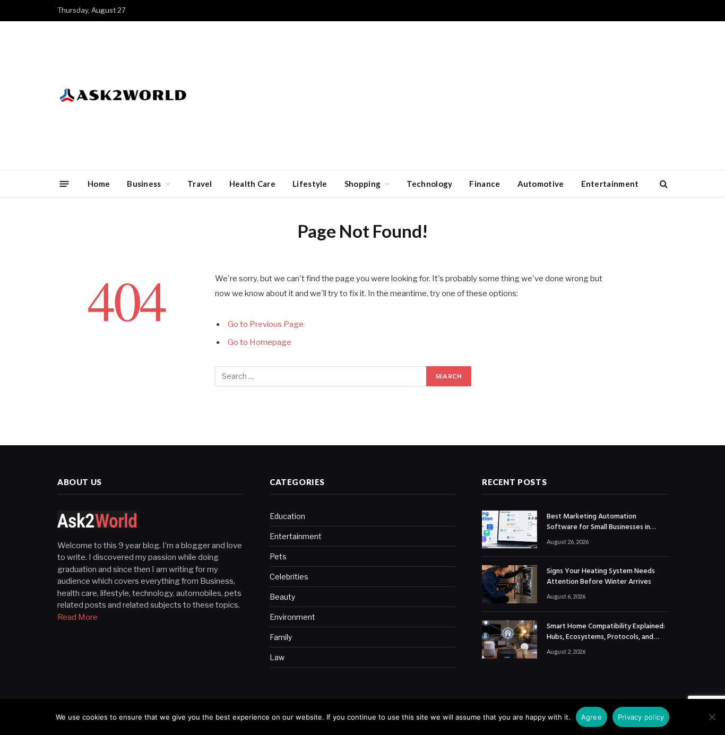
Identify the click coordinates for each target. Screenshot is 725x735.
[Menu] (64, 183)
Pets (278, 556)
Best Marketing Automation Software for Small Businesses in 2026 (598, 522)
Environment (292, 616)
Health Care (252, 183)
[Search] (663, 184)
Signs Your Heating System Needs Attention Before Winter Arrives (601, 576)
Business (144, 183)
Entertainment (610, 183)
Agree (591, 717)
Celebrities (289, 576)
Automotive (540, 183)
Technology (429, 183)
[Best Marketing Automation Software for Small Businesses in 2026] (509, 530)
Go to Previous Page (266, 324)
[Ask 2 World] (145, 95)
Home (99, 183)
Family (281, 637)
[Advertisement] (474, 95)
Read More (77, 617)
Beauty (282, 596)
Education (287, 516)
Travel (199, 183)
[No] (711, 717)
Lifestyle (309, 183)
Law (277, 657)
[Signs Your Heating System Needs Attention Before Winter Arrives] (509, 584)
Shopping (362, 183)
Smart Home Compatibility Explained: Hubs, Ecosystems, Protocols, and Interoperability (606, 632)
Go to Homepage (259, 342)
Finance (484, 183)
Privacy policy (641, 717)
